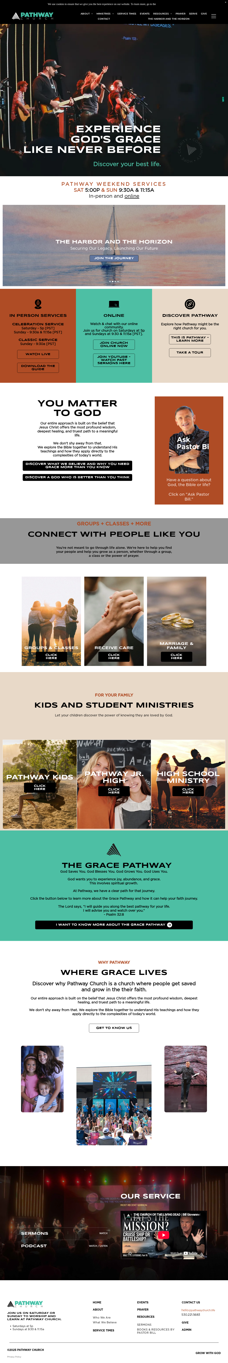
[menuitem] (86, 13)
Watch (103, 1233)
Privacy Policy (14, 1357)
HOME (97, 1302)
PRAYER (143, 1309)
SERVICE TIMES (103, 1330)
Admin (186, 1330)
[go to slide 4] (118, 281)
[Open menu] (213, 16)
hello (184, 1310)
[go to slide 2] (112, 281)
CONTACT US (191, 1302)
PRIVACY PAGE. (168, 4)
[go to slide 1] (110, 281)
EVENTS (142, 1302)
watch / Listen (98, 1246)
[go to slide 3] (115, 281)
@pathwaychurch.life (202, 1310)
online (132, 196)
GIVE (185, 1322)
